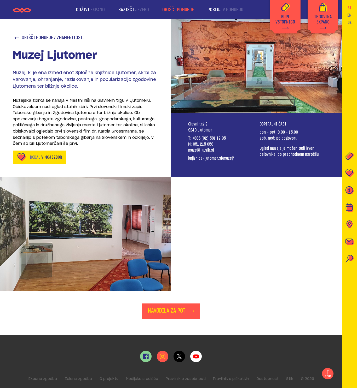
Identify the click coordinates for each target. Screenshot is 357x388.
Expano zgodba (42, 379)
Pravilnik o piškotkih (231, 379)
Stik (289, 379)
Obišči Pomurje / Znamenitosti (53, 37)
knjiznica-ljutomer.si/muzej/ (211, 158)
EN (349, 15)
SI (350, 8)
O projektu (109, 379)
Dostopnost (268, 379)
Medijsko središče (142, 379)
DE (350, 23)
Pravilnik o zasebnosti (186, 379)
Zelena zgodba (78, 379)
